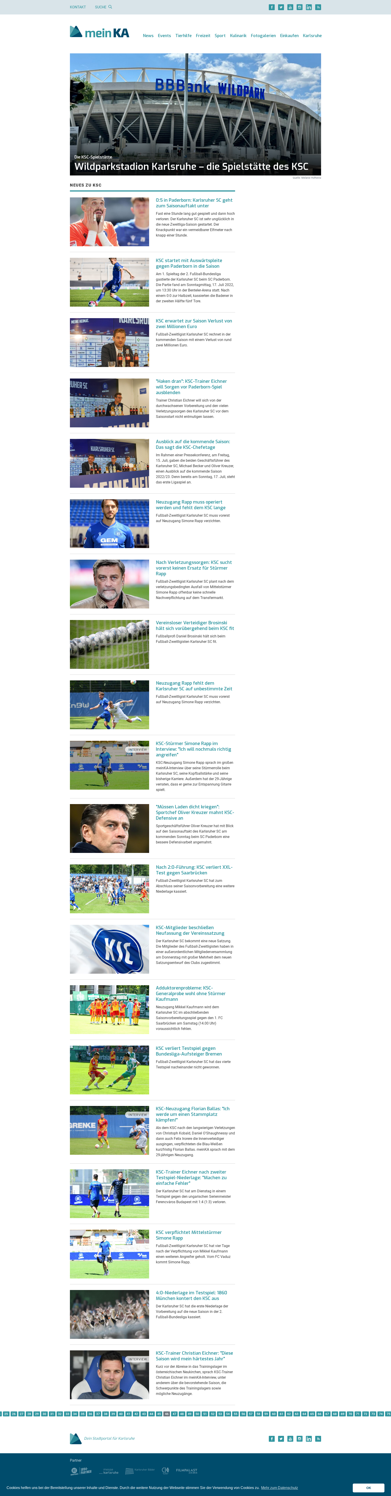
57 (251, 1414)
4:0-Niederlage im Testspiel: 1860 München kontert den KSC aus (191, 1296)
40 (121, 1414)
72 (365, 1414)
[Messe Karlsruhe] (109, 1471)
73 (373, 1414)
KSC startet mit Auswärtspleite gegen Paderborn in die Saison (189, 263)
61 (281, 1414)
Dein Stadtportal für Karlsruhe (109, 1438)
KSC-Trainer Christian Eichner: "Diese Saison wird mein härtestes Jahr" (194, 1356)
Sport (220, 35)
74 (381, 1414)
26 (14, 1414)
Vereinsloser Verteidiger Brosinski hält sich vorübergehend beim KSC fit (195, 626)
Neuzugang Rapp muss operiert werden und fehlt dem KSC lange (191, 505)
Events (164, 35)
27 (21, 1414)
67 (327, 1414)
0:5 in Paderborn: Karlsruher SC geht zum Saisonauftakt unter (194, 203)
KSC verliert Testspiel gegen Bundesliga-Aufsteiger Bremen (189, 1051)
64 (304, 1414)
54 (228, 1414)
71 (358, 1414)
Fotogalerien (263, 35)
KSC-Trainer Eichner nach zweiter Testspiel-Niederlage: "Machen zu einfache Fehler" (191, 1177)
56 (243, 1414)
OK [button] (368, 1488)
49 (189, 1414)
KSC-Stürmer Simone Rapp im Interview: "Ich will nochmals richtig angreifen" (193, 749)
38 (105, 1414)
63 (296, 1414)
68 (335, 1414)
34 (75, 1414)
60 (274, 1414)
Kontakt (78, 7)
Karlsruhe (312, 35)
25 (6, 1414)
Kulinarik (238, 35)
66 (319, 1414)
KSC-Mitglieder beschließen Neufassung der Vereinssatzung (190, 930)
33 (67, 1414)
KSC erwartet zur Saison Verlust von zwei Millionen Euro (194, 324)
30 (44, 1414)
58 (258, 1414)
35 (82, 1414)
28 (29, 1414)
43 (144, 1414)
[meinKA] (99, 32)
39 (113, 1414)
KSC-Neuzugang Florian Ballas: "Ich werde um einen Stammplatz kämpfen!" (193, 1114)
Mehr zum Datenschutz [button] (279, 1488)
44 (151, 1414)
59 (266, 1414)
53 (220, 1414)
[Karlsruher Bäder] (140, 1471)
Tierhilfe (183, 35)
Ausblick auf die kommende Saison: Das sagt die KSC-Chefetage (193, 444)
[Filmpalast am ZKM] (186, 1471)
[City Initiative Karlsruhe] (165, 1471)
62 (289, 1414)
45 (159, 1414)
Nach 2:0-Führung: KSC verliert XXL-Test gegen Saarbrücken (194, 870)
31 (52, 1414)
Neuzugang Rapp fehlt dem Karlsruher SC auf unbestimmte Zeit (194, 686)
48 (182, 1414)
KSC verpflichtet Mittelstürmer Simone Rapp (189, 1235)
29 (37, 1414)
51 (205, 1414)
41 (128, 1414)
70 (350, 1414)
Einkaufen (289, 35)
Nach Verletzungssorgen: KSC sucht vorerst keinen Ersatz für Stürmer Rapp (194, 568)
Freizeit (203, 35)
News (148, 35)
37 (98, 1414)
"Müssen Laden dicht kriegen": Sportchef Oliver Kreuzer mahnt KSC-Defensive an (195, 812)
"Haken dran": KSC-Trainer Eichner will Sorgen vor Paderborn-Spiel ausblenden (191, 387)
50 (197, 1414)
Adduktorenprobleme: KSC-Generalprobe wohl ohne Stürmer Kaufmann (191, 993)
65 (312, 1414)
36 (90, 1414)
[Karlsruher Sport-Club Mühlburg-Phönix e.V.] (81, 1471)
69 (342, 1414)
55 (235, 1414)
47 (174, 1414)
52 (213, 1414)
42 (136, 1414)
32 (60, 1414)
